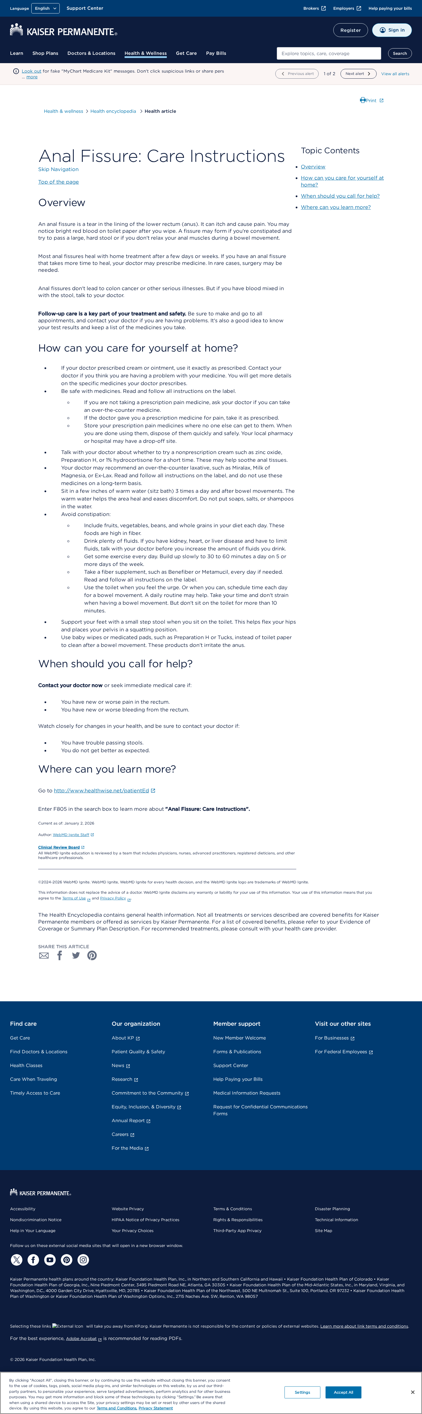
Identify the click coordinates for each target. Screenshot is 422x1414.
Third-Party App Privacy (237, 1230)
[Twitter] (16, 1260)
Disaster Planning (332, 1209)
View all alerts (395, 73)
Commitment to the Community (147, 1093)
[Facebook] (32, 1260)
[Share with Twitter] (76, 955)
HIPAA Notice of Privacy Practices (145, 1219)
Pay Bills (216, 53)
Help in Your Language (32, 1230)
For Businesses (332, 1038)
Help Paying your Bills (238, 1079)
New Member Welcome (239, 1038)
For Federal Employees (341, 1051)
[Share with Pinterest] (92, 955)
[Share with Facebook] (60, 955)
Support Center (85, 8)
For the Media (127, 1148)
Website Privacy (128, 1209)
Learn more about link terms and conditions (364, 1326)
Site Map (323, 1230)
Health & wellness (63, 111)
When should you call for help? (340, 196)
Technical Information (336, 1219)
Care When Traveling (33, 1079)
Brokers (311, 8)
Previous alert (301, 73)
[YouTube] (49, 1260)
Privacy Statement (156, 1408)
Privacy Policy (113, 898)
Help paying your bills (390, 8)
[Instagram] (82, 1260)
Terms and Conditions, (117, 1408)
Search (400, 53)
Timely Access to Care (35, 1093)
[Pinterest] (65, 1260)
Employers (343, 8)
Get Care (186, 53)
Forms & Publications (237, 1051)
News (118, 1065)
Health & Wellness (146, 53)
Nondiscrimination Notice (35, 1219)
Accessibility (22, 1209)
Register (350, 30)
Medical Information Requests (246, 1093)
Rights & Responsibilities (238, 1219)
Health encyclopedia (114, 111)
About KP (123, 1038)
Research (122, 1079)
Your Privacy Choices (133, 1230)
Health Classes (26, 1065)
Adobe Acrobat (81, 1338)
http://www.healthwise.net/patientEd (101, 791)
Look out (31, 71)
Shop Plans (45, 53)
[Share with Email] (44, 955)
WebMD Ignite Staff (71, 835)
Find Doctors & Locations (38, 1051)
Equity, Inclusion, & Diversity (143, 1107)
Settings (302, 1392)
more (32, 76)
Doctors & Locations (91, 53)
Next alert (355, 73)
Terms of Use (74, 898)
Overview (313, 167)
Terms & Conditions (232, 1209)
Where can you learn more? (336, 207)
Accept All (343, 1392)
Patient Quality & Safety (138, 1051)
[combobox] (329, 53)
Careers (120, 1134)
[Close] (412, 1392)
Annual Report (128, 1120)
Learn (16, 53)
